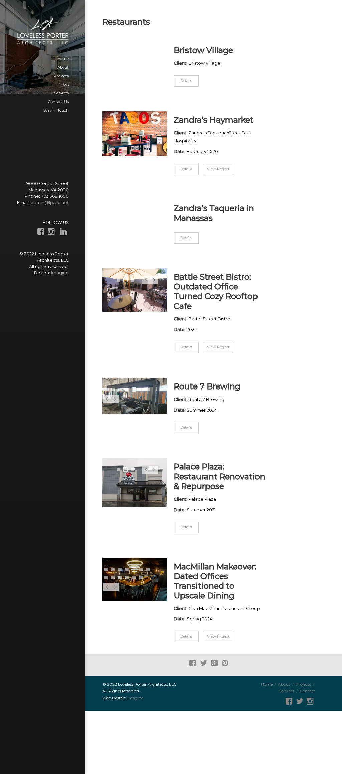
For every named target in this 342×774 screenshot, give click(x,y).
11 (127, 578)
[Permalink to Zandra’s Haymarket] (134, 133)
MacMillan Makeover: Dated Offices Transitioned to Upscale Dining (215, 581)
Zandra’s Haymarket (213, 120)
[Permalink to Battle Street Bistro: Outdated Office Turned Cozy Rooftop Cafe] (134, 290)
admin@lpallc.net (50, 202)
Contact (307, 690)
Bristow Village (203, 50)
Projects (303, 684)
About (284, 684)
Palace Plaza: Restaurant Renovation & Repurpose (219, 476)
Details (186, 80)
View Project (218, 169)
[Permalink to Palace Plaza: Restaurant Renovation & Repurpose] (134, 482)
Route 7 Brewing (207, 386)
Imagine (60, 272)
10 (120, 578)
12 (134, 578)
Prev (146, 283)
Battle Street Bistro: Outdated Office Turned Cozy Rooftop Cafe (216, 291)
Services (286, 690)
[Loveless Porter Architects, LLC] (43, 31)
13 (141, 578)
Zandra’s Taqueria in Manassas (214, 213)
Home (267, 684)
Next (154, 283)
